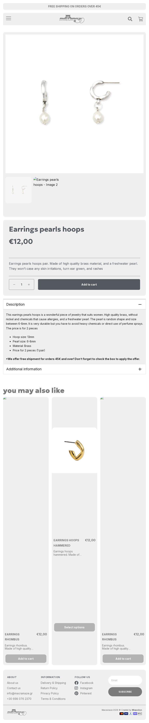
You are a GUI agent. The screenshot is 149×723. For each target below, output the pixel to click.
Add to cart (89, 284)
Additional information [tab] (24, 369)
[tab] (74, 304)
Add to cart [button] (26, 658)
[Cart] (140, 18)
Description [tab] (15, 304)
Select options (74, 627)
